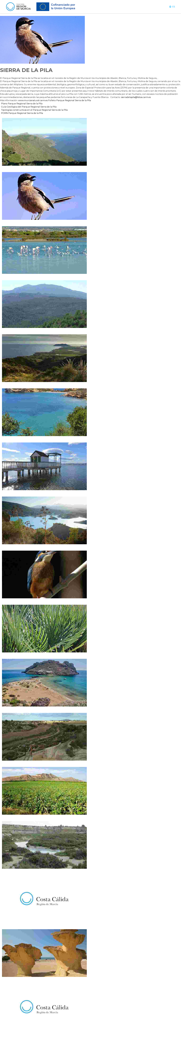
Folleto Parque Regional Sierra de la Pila (69, 100)
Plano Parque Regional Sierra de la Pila (21, 103)
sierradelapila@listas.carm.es (136, 97)
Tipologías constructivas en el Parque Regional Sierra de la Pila (34, 110)
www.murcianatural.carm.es (33, 100)
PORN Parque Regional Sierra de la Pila (22, 113)
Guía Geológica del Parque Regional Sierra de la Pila (28, 107)
